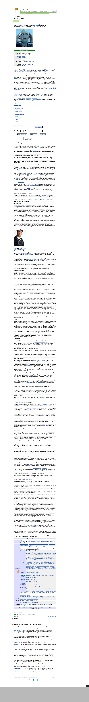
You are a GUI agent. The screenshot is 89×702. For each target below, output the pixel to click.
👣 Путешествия (17, 678)
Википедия (23, 13)
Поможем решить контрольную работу (27, 614)
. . (22, 607)
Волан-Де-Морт (17, 630)
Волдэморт (16, 654)
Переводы (34, 13)
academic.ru (16, 12)
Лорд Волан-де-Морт (18, 639)
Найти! (54, 11)
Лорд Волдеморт (17, 663)
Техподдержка (29, 677)
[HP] (29, 608)
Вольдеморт (16, 658)
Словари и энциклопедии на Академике (30, 9)
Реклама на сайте (34, 677)
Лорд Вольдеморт (17, 668)
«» (35, 538)
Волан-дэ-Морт (51, 616)
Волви (16, 616)
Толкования (29, 13)
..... (49, 593)
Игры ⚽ (45, 13)
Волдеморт (16, 649)
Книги (40, 13)
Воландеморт (16, 644)
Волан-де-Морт (17, 626)
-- (33, 525)
